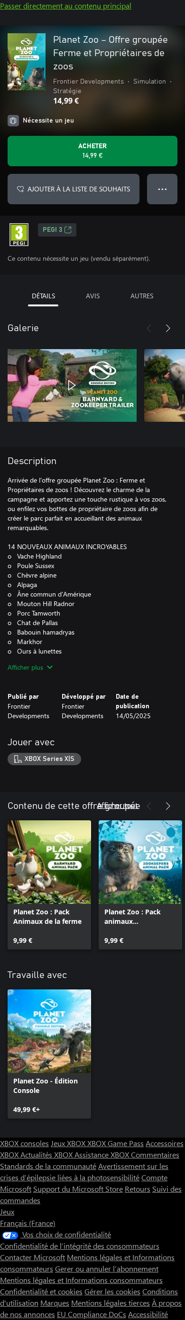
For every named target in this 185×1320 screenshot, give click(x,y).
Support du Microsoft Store (78, 1189)
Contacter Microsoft (32, 1257)
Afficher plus (25, 667)
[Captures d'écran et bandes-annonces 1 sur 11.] (72, 385)
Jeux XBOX (69, 1143)
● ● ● (162, 188)
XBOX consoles (24, 1143)
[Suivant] (167, 328)
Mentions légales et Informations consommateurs (81, 1280)
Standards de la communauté (48, 1166)
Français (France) (28, 1223)
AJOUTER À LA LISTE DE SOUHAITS (79, 188)
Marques (54, 1303)
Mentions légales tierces (110, 1303)
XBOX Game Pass (115, 1143)
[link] (49, 885)
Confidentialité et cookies (41, 1291)
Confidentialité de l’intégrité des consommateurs (79, 1246)
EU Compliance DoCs (91, 1314)
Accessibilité (148, 1314)
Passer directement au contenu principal (65, 5)
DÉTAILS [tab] (43, 295)
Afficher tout (117, 805)
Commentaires (155, 1154)
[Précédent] (148, 328)
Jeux (7, 1211)
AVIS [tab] (93, 295)
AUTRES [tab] (141, 295)
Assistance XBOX (102, 1154)
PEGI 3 (52, 230)
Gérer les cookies (112, 1291)
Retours (137, 1189)
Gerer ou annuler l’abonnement (106, 1268)
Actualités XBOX (47, 1154)
